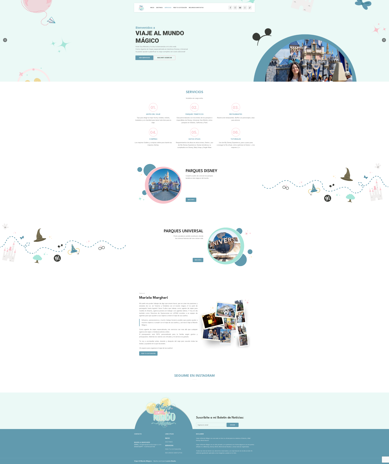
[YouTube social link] (240, 8)
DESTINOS (169, 442)
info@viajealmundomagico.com (150, 444)
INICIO (167, 438)
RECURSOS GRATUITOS (173, 453)
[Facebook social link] (230, 8)
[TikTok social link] (250, 8)
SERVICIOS (169, 445)
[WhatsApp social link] (245, 8)
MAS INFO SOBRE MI (164, 58)
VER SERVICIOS (144, 58)
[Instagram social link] (235, 8)
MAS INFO (191, 199)
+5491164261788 (149, 447)
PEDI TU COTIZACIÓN (148, 353)
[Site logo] (141, 7)
